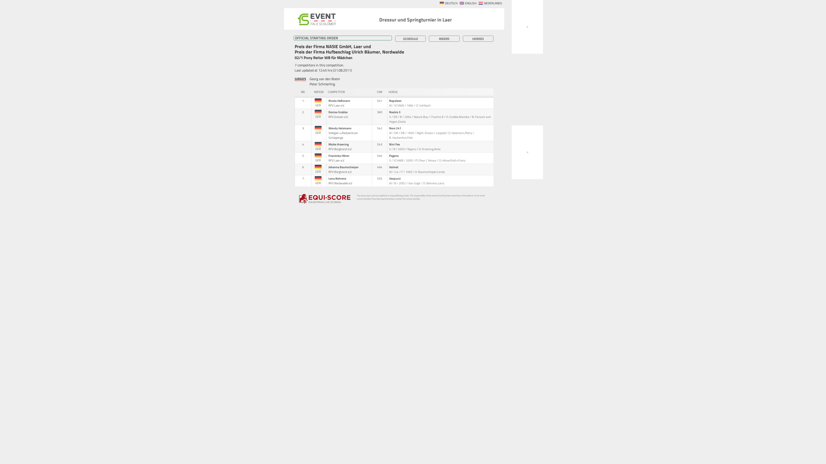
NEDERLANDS (493, 3)
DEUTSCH (451, 3)
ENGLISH (470, 3)
